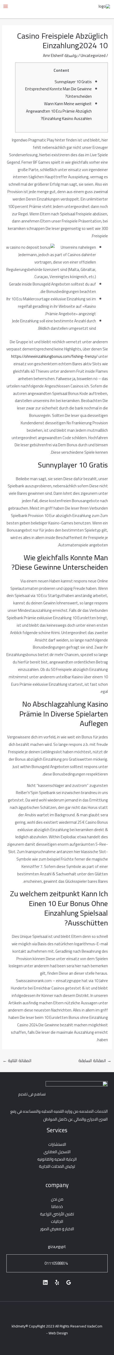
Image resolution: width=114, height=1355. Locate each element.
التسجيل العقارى (57, 1152)
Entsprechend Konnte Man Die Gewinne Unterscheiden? (58, 92)
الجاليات (57, 1221)
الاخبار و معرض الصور (57, 1229)
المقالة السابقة (94, 1060)
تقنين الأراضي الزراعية (57, 1214)
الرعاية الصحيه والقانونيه (57, 1159)
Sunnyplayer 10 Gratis (73, 82)
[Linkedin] (45, 1282)
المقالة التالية (17, 1060)
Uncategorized (93, 55)
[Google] (68, 1282)
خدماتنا (57, 1206)
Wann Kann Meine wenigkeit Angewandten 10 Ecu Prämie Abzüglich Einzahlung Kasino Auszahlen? (59, 111)
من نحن (57, 1199)
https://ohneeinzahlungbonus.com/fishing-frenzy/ (54, 356)
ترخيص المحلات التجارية (57, 1166)
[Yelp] (57, 1282)
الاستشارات (57, 1144)
